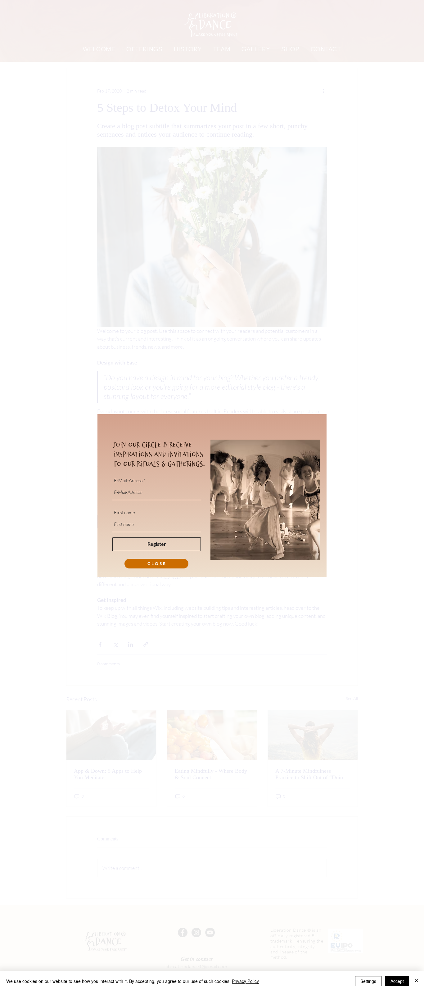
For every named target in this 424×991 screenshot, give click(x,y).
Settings (368, 981)
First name (124, 512)
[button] (156, 563)
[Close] (416, 981)
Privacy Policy (245, 981)
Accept (397, 981)
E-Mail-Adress (128, 480)
